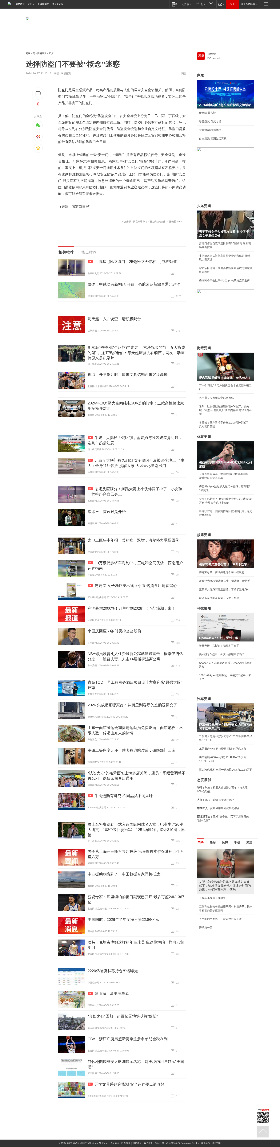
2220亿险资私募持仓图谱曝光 (113, 971)
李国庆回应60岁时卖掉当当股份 (114, 631)
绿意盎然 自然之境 (210, 121)
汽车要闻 (204, 699)
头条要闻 (204, 206)
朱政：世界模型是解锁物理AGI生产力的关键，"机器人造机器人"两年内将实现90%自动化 (225, 410)
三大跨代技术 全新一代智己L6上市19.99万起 (225, 769)
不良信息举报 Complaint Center (182, 1143)
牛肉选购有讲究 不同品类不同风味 (124, 796)
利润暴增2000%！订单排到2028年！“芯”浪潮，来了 (131, 608)
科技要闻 (204, 608)
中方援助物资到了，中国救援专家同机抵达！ (126, 874)
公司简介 (114, 1143)
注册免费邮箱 (248, 4)
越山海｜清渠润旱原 (112, 993)
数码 (225, 842)
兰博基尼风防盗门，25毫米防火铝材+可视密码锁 (136, 262)
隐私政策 (159, 1143)
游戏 (249, 842)
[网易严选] (200, 4)
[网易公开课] (186, 4)
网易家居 (41, 53)
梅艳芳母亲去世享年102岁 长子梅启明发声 (224, 280)
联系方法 (125, 1143)
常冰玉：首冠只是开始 (107, 512)
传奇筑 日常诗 (207, 112)
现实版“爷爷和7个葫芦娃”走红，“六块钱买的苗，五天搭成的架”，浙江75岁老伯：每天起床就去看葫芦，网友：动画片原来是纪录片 (136, 352)
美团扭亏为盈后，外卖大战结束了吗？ (221, 654)
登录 (232, 4)
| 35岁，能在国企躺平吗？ (215, 799)
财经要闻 (204, 348)
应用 (30, 4)
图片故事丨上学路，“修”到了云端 (218, 894)
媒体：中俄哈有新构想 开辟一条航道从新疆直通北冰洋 (134, 284)
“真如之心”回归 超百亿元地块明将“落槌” (123, 1016)
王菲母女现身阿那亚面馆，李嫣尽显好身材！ (225, 589)
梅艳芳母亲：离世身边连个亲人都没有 (221, 572)
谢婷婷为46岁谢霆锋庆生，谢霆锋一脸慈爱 (224, 580)
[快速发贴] (38, 94)
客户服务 (148, 1143)
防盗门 (63, 90)
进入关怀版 (57, 4)
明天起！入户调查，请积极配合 (114, 319)
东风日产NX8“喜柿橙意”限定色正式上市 (222, 748)
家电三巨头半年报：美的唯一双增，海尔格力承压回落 (133, 540)
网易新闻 (212, 53)
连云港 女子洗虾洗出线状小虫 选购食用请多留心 (136, 586)
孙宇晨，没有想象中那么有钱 (216, 397)
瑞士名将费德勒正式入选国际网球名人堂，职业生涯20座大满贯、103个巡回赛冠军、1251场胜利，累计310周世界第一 (136, 829)
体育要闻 (204, 437)
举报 (183, 73)
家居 (200, 75)
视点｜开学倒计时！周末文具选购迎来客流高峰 (128, 374)
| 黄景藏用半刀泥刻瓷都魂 (218, 808)
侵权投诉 (216, 1143)
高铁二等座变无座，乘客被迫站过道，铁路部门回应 (131, 750)
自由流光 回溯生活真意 (212, 138)
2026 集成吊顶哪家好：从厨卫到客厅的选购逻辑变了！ (134, 705)
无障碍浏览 (43, 4)
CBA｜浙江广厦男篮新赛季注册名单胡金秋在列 (128, 1039)
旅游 (213, 842)
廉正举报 (205, 1143)
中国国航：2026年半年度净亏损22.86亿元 (123, 919)
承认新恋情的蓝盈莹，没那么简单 (219, 598)
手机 (237, 842)
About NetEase (100, 1143)
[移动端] (175, 4)
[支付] (211, 4)
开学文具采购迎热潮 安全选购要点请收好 (129, 1084)
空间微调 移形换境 (210, 129)
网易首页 (20, 4)
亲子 (201, 842)
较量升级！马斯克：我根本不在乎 (219, 645)
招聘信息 (137, 1143)
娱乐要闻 (204, 535)
